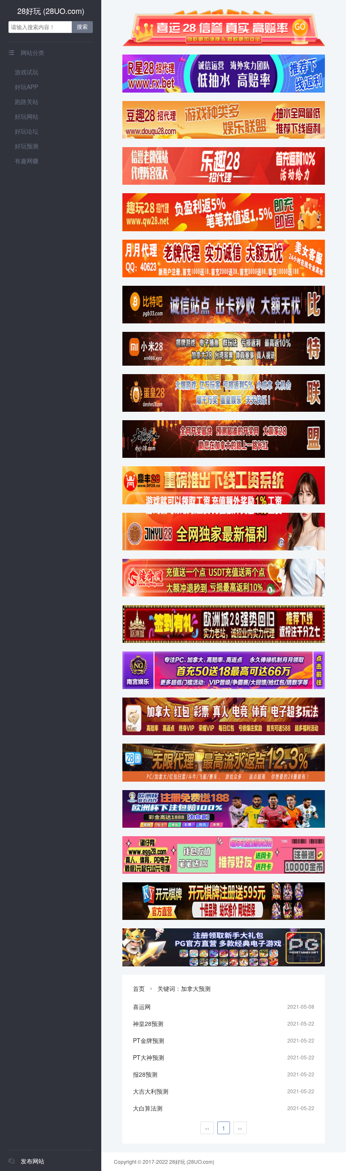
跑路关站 (26, 101)
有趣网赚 (26, 160)
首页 (139, 988)
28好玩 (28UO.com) (50, 10)
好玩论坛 (26, 131)
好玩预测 (26, 146)
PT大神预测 (148, 1057)
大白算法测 (147, 1108)
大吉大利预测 (150, 1091)
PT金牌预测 (148, 1040)
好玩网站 (26, 116)
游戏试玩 (26, 72)
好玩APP (26, 86)
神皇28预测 (148, 1023)
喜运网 (142, 1006)
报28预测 (145, 1074)
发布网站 (26, 1161)
